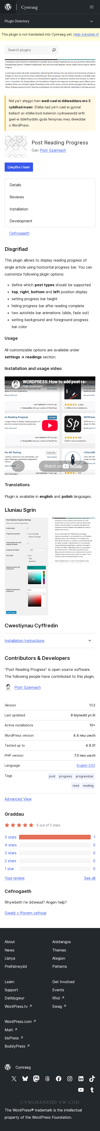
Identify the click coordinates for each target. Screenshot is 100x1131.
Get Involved (63, 981)
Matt (11, 1030)
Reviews (17, 197)
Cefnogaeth (19, 233)
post (52, 776)
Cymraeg (23, 1067)
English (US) (86, 765)
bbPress (14, 1038)
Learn (9, 981)
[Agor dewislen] (92, 7)
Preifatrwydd (16, 966)
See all (89, 878)
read (76, 785)
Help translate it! (86, 34)
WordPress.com (20, 1021)
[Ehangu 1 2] (42, 524)
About (10, 941)
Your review (15, 878)
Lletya (10, 958)
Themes (59, 950)
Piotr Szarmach (53, 150)
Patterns (59, 966)
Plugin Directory (17, 21)
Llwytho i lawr (19, 167)
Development (21, 221)
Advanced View (18, 799)
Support (11, 990)
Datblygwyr (14, 998)
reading (88, 785)
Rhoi (58, 998)
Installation (19, 209)
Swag (59, 1006)
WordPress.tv (18, 1006)
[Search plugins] (54, 50)
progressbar (84, 776)
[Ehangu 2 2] (89, 524)
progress (65, 776)
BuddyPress (17, 1046)
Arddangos (61, 941)
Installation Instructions (24, 641)
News (9, 950)
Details (15, 185)
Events (58, 990)
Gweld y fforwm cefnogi (25, 913)
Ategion (58, 958)
